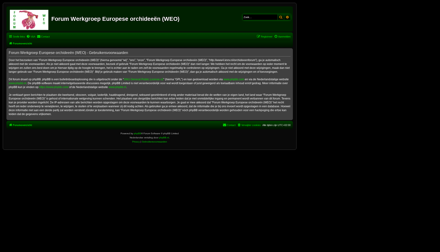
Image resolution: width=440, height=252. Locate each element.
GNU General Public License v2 (143, 79)
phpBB (137, 133)
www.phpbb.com (233, 79)
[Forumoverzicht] (29, 19)
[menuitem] (30, 36)
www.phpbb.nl (17, 83)
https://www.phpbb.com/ (54, 87)
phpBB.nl (164, 137)
